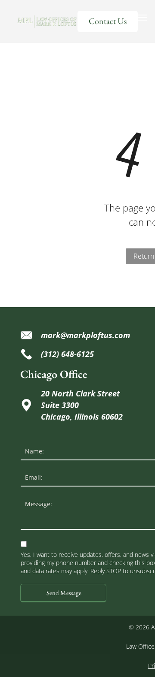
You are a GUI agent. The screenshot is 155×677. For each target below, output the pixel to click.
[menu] (142, 17)
